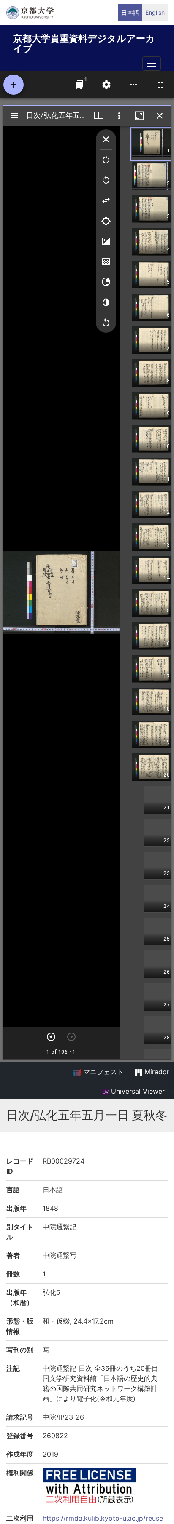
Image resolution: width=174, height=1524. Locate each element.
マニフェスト (102, 1072)
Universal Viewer (137, 1091)
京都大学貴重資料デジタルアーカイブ (84, 42)
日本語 (130, 12)
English (155, 12)
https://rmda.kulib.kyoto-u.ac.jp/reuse (103, 1518)
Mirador (155, 1072)
